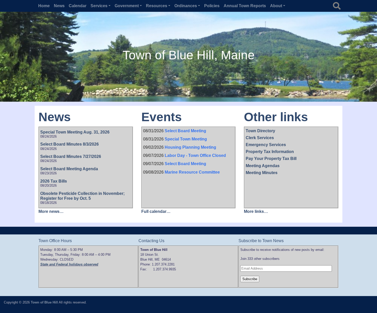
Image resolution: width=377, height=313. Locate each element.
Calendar (77, 6)
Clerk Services (260, 138)
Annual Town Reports (245, 6)
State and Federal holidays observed (69, 264)
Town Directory (260, 131)
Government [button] (127, 6)
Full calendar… (156, 211)
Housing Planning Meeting (190, 147)
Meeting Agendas (263, 166)
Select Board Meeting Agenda (69, 169)
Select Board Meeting (185, 131)
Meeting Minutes (261, 172)
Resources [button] (156, 6)
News (59, 6)
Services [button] (99, 6)
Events (161, 117)
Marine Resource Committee (192, 172)
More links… (256, 211)
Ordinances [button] (185, 6)
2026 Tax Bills (53, 181)
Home (44, 6)
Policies (212, 6)
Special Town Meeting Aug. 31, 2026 (75, 132)
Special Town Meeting (186, 139)
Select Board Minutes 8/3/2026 (69, 144)
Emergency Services (266, 145)
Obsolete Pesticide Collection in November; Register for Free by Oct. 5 (82, 196)
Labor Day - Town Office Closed (195, 155)
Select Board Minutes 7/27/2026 (70, 156)
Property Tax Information (270, 151)
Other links (276, 117)
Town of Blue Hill (44, 302)
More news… (51, 211)
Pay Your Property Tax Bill (271, 158)
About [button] (276, 6)
